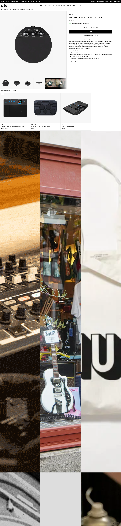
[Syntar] (20, 301)
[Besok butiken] (60, 301)
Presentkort (93, 1)
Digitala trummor (13, 9)
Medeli (33, 124)
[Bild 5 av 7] (50, 83)
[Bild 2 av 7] (16, 83)
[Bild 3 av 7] (27, 83)
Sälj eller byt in (100, 1)
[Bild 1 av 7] (5, 83)
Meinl (71, 14)
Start (2, 9)
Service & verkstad (109, 1)
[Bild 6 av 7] (61, 83)
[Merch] (101, 301)
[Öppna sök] (115, 5)
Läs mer (96, 35)
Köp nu (91, 31)
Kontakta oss (117, 1)
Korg (63, 124)
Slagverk (6, 9)
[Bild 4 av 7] (39, 83)
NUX (2, 124)
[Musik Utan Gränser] (4, 5)
